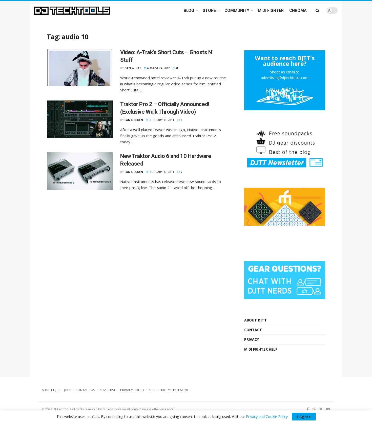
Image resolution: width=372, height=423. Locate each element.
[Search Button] (317, 10)
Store (209, 10)
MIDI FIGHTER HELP (261, 349)
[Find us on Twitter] (321, 409)
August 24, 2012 (158, 68)
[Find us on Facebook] (307, 409)
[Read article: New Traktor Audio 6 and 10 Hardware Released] (80, 171)
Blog (189, 10)
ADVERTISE (107, 390)
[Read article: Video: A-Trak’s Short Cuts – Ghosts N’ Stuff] (80, 67)
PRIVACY (251, 339)
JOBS (67, 390)
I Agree (304, 416)
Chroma (298, 10)
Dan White (133, 68)
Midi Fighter (271, 10)
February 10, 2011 (161, 120)
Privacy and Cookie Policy (267, 416)
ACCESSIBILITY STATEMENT (169, 390)
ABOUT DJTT (255, 320)
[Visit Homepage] (72, 11)
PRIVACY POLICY (132, 390)
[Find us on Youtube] (328, 409)
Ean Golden (134, 120)
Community (236, 10)
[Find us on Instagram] (314, 409)
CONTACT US (85, 390)
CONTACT (253, 329)
